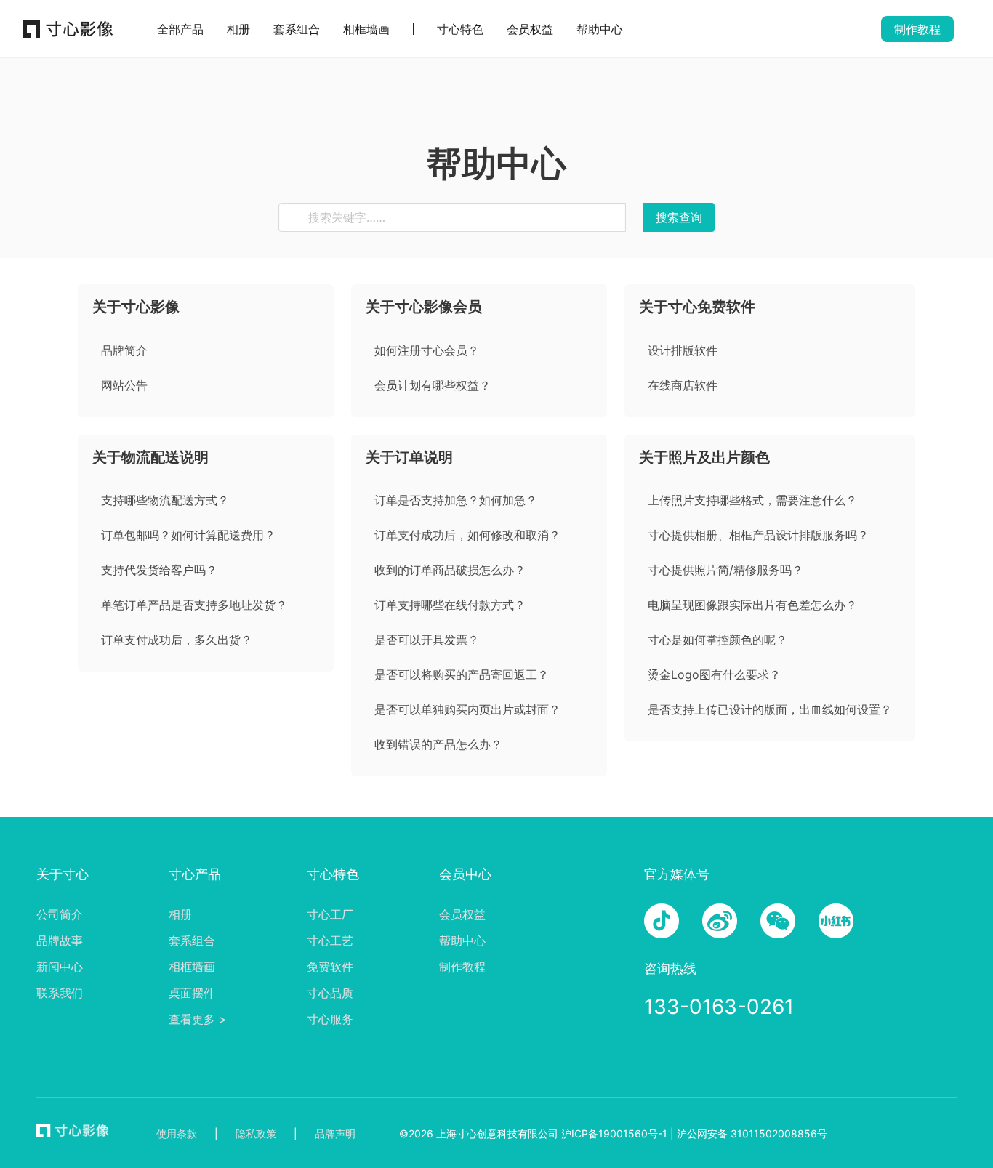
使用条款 (176, 1133)
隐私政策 (256, 1133)
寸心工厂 (330, 914)
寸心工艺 (330, 940)
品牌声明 (335, 1133)
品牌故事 (59, 940)
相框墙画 (366, 29)
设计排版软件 (682, 350)
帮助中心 (599, 29)
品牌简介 (124, 350)
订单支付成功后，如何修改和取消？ (467, 535)
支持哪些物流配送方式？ (165, 500)
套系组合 (296, 29)
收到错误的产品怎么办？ (438, 744)
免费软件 (330, 966)
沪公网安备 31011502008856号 (752, 1133)
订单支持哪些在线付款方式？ (450, 604)
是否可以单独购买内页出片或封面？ (467, 709)
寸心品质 (330, 993)
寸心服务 (330, 1019)
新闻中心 (59, 966)
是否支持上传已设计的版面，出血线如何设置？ (770, 709)
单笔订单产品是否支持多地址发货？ (194, 604)
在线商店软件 (682, 385)
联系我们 (59, 993)
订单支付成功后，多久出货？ (176, 639)
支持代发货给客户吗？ (159, 570)
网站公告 (124, 385)
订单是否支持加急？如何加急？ (455, 500)
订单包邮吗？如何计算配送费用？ (188, 535)
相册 (238, 29)
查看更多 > (198, 1019)
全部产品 (180, 29)
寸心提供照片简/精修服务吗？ (725, 570)
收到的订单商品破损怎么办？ (450, 570)
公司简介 (59, 914)
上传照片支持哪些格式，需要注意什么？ (752, 500)
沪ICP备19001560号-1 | (617, 1133)
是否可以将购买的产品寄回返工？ (461, 674)
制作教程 (462, 966)
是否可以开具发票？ (426, 639)
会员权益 (530, 29)
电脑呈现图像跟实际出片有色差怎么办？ (752, 604)
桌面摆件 (192, 993)
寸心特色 (460, 29)
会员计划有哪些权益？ (432, 385)
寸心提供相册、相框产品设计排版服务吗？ (758, 535)
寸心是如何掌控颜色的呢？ (717, 639)
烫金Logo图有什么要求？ (714, 674)
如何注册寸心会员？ (426, 350)
